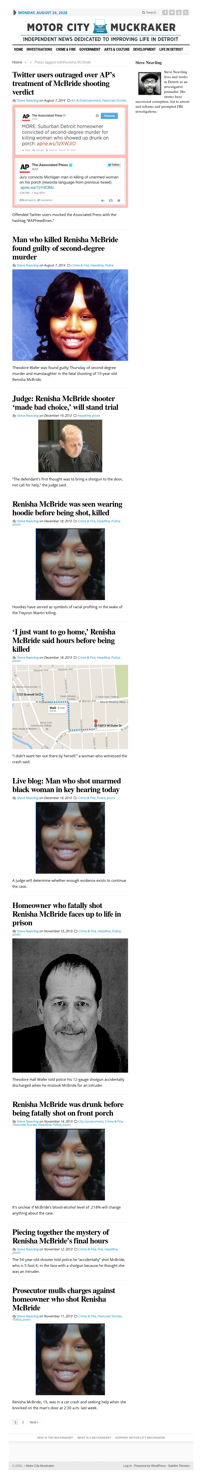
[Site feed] (186, 12)
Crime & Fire (66, 49)
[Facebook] (165, 12)
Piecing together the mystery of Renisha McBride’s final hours (60, 1236)
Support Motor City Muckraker (140, 1437)
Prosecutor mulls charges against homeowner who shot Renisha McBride (63, 1298)
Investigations (39, 49)
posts (96, 415)
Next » (34, 1422)
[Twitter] (172, 12)
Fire (100, 1249)
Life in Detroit (171, 49)
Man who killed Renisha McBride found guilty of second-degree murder (65, 247)
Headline (96, 265)
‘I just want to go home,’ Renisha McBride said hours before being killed (63, 640)
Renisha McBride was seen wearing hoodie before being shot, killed (67, 508)
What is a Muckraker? (94, 1437)
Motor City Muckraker (39, 1466)
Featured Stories (114, 100)
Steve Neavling (148, 62)
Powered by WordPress (150, 1466)
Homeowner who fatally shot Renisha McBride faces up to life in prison (66, 913)
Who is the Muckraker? (55, 1437)
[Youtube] (179, 12)
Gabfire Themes (179, 1466)
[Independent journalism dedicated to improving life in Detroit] (101, 30)
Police (109, 265)
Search (150, 12)
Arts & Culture (117, 49)
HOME (18, 49)
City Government (90, 1121)
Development (144, 49)
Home (17, 62)
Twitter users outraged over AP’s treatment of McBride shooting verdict (63, 82)
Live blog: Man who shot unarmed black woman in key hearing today (66, 785)
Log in (127, 1466)
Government (90, 49)
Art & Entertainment (86, 100)
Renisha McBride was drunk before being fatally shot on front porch (67, 1108)
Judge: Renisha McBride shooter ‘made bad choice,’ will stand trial (65, 402)
